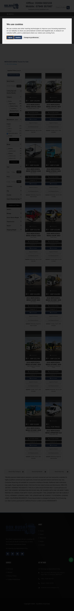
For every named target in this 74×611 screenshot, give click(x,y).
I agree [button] (10, 37)
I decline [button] (18, 37)
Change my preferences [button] (31, 37)
